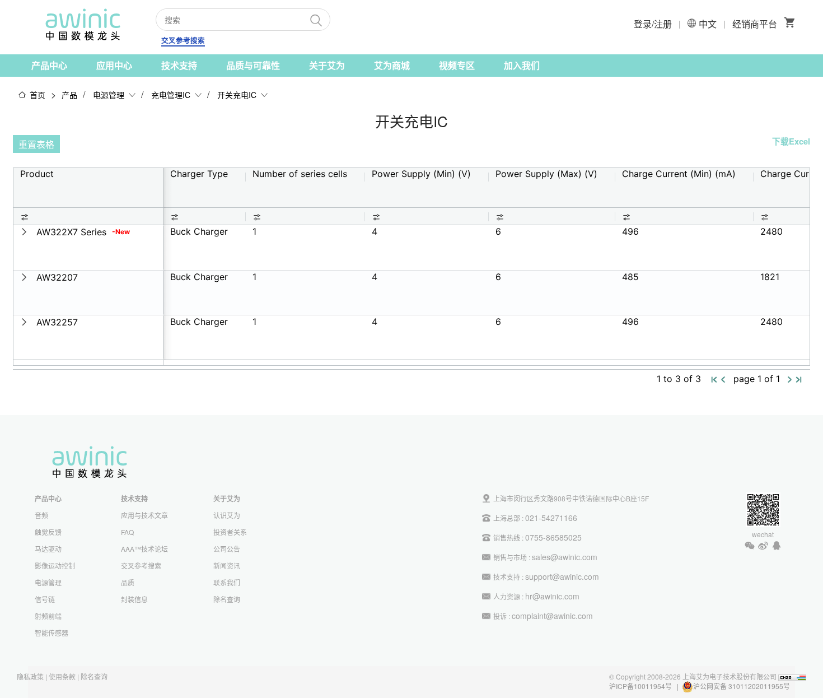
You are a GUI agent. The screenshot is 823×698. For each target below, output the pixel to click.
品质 (127, 582)
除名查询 (226, 599)
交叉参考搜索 (183, 40)
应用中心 (114, 65)
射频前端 (48, 616)
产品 (69, 94)
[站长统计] (792, 676)
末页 (798, 380)
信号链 (45, 599)
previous (723, 379)
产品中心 (49, 65)
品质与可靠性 (253, 65)
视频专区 (457, 65)
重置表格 (36, 144)
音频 (41, 515)
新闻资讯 (226, 565)
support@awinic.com (562, 576)
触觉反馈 (48, 532)
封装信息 (134, 599)
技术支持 (179, 65)
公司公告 (226, 548)
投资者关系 (230, 532)
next (789, 379)
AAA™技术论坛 (144, 548)
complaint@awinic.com (552, 615)
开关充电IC (236, 94)
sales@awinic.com (564, 556)
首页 (37, 94)
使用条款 (62, 676)
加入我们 (522, 65)
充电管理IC (170, 94)
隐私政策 (30, 676)
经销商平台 (754, 23)
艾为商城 (392, 65)
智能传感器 (51, 632)
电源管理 (108, 94)
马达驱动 (48, 548)
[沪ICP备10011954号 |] (791, 686)
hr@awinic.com (552, 596)
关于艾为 (327, 65)
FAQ (127, 532)
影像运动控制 (55, 565)
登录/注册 (653, 23)
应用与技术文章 (144, 515)
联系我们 (226, 582)
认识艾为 (226, 515)
